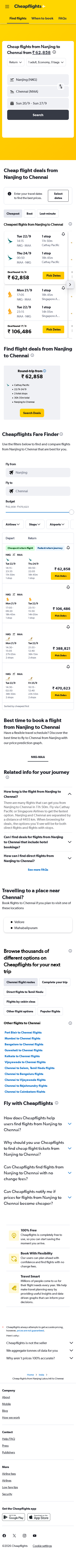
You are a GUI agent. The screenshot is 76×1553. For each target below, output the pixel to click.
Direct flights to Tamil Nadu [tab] (25, 992)
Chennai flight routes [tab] (21, 982)
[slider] (71, 512)
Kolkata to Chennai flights (22, 1056)
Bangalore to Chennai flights (24, 1044)
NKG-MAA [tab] (38, 757)
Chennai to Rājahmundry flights (26, 1085)
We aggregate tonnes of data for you (32, 1351)
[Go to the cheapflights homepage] (30, 6)
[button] (7, 6)
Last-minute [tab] (48, 213)
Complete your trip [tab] (55, 982)
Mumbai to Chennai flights (22, 1038)
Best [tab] (30, 213)
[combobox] (42, 473)
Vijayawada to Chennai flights (25, 1062)
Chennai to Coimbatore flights (25, 1091)
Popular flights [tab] (50, 1011)
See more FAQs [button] (38, 869)
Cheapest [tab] (13, 213)
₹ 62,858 (41, 52)
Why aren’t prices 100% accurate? (30, 1358)
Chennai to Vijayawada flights (25, 1079)
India (41, 1374)
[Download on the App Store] (38, 1517)
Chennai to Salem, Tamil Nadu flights (29, 1068)
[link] (32, 413)
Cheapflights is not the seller (26, 1343)
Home (30, 1374)
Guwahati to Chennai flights (23, 1050)
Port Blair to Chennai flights (23, 1032)
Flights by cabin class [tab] (21, 1001)
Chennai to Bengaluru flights (24, 1074)
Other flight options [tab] (20, 1011)
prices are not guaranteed (30, 1330)
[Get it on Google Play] (13, 1517)
